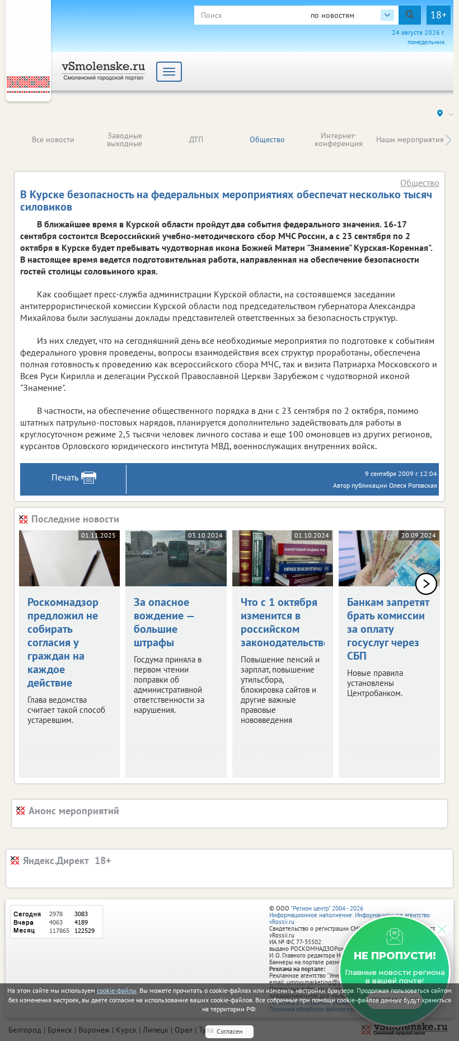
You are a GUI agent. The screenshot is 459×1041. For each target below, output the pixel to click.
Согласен (229, 1031)
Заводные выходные (124, 139)
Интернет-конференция (339, 139)
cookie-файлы (117, 990)
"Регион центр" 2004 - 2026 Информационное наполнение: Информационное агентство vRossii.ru (349, 915)
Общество (267, 139)
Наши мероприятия (410, 139)
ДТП (196, 139)
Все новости (53, 139)
